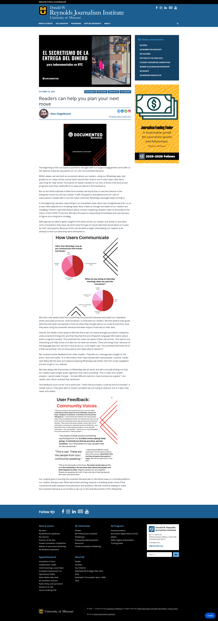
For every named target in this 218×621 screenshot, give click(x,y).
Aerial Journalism (118, 530)
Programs (76, 23)
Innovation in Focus (47, 561)
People (78, 561)
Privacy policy (173, 609)
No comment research (48, 580)
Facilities (78, 565)
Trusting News (117, 543)
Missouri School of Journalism (52, 2)
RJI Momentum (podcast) (151, 49)
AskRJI (210, 615)
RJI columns (145, 54)
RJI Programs (117, 526)
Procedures (101, 92)
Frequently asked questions (86, 540)
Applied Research (92, 23)
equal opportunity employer (104, 614)
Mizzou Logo (43, 10)
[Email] (125, 111)
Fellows (78, 530)
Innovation (113, 92)
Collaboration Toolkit (47, 565)
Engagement (90, 92)
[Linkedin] (122, 111)
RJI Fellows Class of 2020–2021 (120, 117)
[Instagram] (129, 111)
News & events (46, 23)
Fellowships (62, 23)
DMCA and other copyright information (152, 609)
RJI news (143, 45)
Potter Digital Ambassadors (122, 540)
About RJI (79, 557)
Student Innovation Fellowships (88, 546)
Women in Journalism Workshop (155, 67)
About (107, 23)
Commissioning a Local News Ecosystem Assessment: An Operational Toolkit (51, 571)
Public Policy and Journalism (51, 584)
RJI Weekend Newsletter (49, 549)
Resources (79, 543)
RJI (87, 11)
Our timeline (80, 568)
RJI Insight (144, 71)
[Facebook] (118, 111)
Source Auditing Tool (47, 590)
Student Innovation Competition (155, 62)
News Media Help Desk (48, 577)
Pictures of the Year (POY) (151, 58)
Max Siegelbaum (60, 113)
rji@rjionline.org (156, 546)
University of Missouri (65, 18)
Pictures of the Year (47, 540)
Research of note (46, 587)
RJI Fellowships (82, 526)
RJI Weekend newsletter (150, 75)
